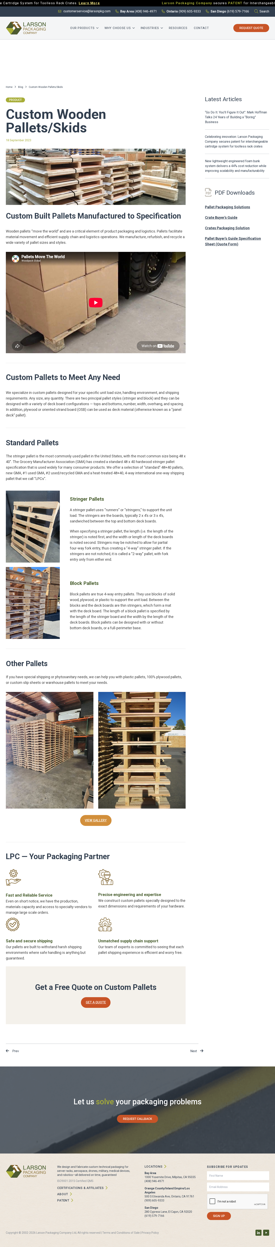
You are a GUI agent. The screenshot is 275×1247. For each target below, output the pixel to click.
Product (15, 100)
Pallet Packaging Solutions (227, 207)
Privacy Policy (150, 1232)
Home (9, 87)
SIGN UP (219, 1216)
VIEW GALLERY (96, 820)
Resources (178, 28)
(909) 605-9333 (154, 1200)
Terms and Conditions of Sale (121, 1232)
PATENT (63, 1200)
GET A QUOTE (96, 1002)
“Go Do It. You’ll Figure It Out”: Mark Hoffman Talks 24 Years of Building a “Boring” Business (236, 117)
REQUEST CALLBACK (137, 1119)
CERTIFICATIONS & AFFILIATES (80, 1188)
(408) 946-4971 (154, 1181)
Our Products (82, 28)
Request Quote (251, 28)
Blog (20, 87)
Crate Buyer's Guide (221, 217)
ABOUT (62, 1194)
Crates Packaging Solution (227, 228)
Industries (150, 28)
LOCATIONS (153, 1166)
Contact (201, 28)
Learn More (89, 3)
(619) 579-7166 (154, 1215)
